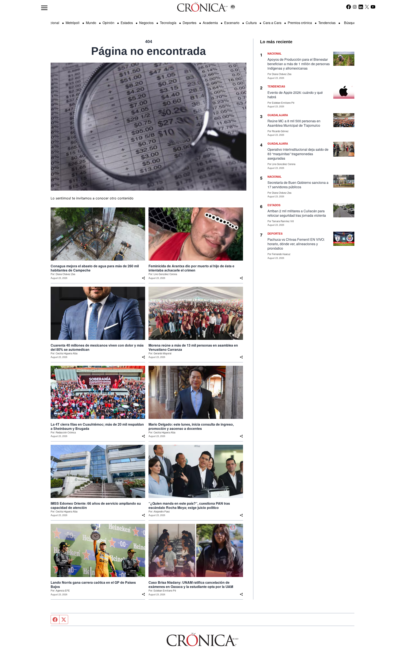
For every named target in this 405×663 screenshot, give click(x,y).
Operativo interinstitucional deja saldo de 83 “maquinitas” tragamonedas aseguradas (297, 154)
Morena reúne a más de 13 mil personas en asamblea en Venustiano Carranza (193, 347)
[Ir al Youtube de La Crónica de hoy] (373, 6)
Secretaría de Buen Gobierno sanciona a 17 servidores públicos (297, 184)
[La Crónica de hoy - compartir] (143, 278)
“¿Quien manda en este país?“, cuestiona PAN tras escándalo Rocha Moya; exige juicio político (189, 505)
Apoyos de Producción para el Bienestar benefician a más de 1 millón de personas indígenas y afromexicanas (298, 64)
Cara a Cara (272, 22)
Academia (210, 22)
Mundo (91, 22)
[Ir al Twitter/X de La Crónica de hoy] (367, 6)
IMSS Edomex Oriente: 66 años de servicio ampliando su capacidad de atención (96, 505)
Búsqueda (351, 22)
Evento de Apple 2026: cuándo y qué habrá (295, 94)
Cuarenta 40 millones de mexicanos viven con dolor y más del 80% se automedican (97, 347)
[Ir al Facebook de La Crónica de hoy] (348, 6)
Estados (127, 22)
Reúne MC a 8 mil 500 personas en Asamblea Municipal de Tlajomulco (293, 123)
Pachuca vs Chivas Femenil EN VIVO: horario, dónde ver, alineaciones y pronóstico (296, 244)
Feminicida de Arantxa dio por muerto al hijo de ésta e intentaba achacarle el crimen (191, 268)
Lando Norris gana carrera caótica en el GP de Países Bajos (93, 584)
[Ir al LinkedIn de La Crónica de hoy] (360, 6)
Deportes (189, 22)
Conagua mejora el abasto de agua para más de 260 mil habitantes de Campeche (95, 268)
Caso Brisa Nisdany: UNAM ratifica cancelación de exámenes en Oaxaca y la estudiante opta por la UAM (190, 584)
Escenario (231, 22)
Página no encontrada (148, 51)
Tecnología (168, 22)
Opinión (108, 22)
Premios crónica (300, 22)
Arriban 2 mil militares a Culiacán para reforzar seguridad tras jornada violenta (296, 213)
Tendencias (327, 22)
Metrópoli (73, 22)
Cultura (251, 22)
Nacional (52, 22)
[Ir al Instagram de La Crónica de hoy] (354, 6)
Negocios (146, 22)
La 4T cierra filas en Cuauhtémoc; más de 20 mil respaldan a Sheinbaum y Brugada (97, 426)
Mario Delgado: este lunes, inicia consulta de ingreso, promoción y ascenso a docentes (191, 426)
